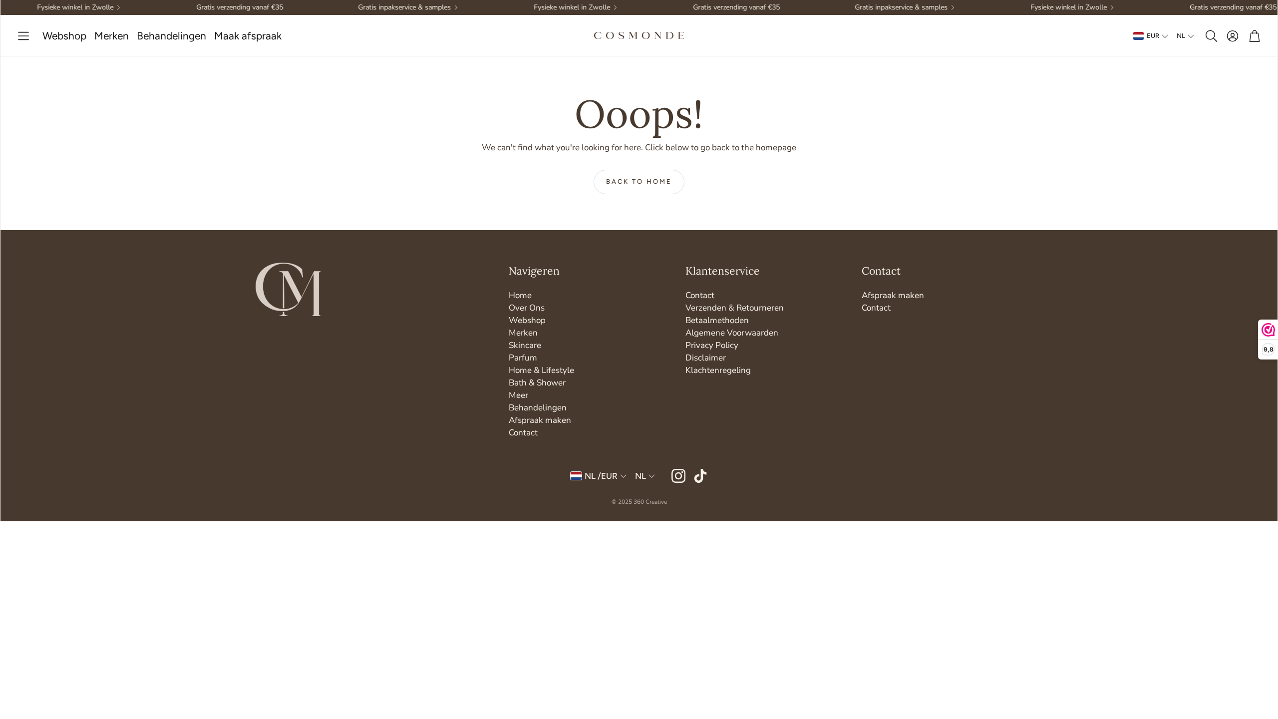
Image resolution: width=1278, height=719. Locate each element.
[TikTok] (700, 476)
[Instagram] (678, 476)
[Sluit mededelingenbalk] (1267, 7)
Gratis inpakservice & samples (390, 7)
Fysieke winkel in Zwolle (61, 7)
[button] (23, 36)
